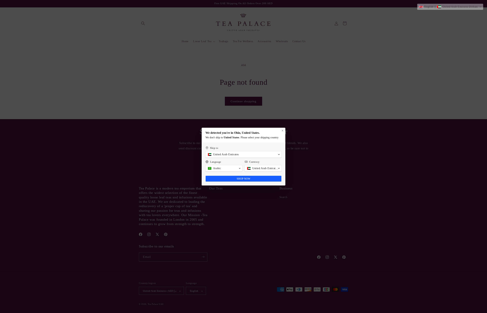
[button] (450, 7)
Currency (254, 161)
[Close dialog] (282, 130)
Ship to (214, 148)
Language (215, 161)
